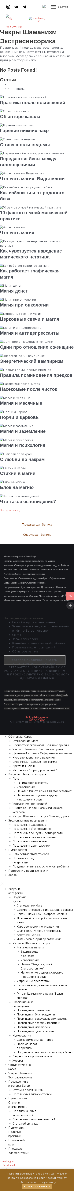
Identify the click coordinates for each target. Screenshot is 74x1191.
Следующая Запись (37, 534)
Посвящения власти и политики (34, 837)
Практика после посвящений (32, 102)
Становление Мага (25, 741)
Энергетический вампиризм (31, 361)
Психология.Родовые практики (16, 1132)
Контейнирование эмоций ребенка (38, 643)
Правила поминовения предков (36, 375)
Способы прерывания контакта (35, 622)
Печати (18, 778)
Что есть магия (17, 232)
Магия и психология (22, 445)
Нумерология (17, 850)
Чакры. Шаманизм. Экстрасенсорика (38, 749)
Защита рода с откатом (32, 783)
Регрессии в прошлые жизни (28, 870)
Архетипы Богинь (24, 766)
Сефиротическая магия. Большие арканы (41, 745)
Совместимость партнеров (31, 854)
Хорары (13, 875)
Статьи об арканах (25, 1123)
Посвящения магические (30, 841)
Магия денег (14, 290)
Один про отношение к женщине (37, 347)
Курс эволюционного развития (34, 757)
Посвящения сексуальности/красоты (38, 833)
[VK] (16, 7)
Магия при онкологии (24, 304)
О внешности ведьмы (25, 144)
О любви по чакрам (22, 459)
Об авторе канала (20, 116)
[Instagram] (8, 7)
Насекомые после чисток (28, 389)
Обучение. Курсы (20, 736)
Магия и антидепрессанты (30, 333)
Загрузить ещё (10, 510)
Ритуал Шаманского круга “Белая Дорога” (42, 816)
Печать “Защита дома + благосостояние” (44, 791)
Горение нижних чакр (24, 130)
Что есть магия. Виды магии (32, 178)
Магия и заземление (23, 431)
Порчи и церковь (19, 417)
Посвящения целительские (31, 845)
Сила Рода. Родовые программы (35, 761)
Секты (16, 635)
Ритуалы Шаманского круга (27, 774)
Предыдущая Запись (37, 524)
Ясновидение (26, 787)
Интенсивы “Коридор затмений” (35, 770)
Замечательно (37, 1186)
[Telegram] (24, 7)
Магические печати (30, 947)
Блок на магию (17, 487)
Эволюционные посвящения (27, 820)
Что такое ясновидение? (28, 501)
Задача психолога (25, 639)
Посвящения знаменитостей (32, 1094)
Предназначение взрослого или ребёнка (41, 866)
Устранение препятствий (30, 803)
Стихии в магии (17, 473)
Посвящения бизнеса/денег (32, 829)
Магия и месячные (21, 403)
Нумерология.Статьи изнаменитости (18, 1102)
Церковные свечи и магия (29, 319)
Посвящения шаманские (29, 824)
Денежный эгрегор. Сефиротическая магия (42, 753)
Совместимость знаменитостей (34, 1119)
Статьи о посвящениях (28, 1090)
